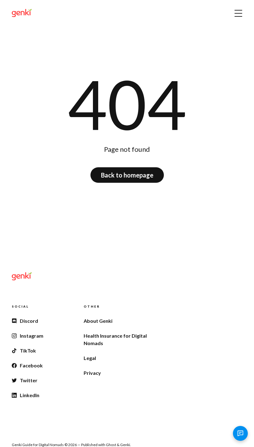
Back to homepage (127, 175)
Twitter (28, 380)
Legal (90, 358)
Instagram (31, 336)
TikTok (28, 350)
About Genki (98, 321)
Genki (125, 444)
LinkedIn (29, 395)
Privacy (92, 373)
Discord (29, 321)
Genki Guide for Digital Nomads (38, 444)
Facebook (31, 365)
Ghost (111, 444)
